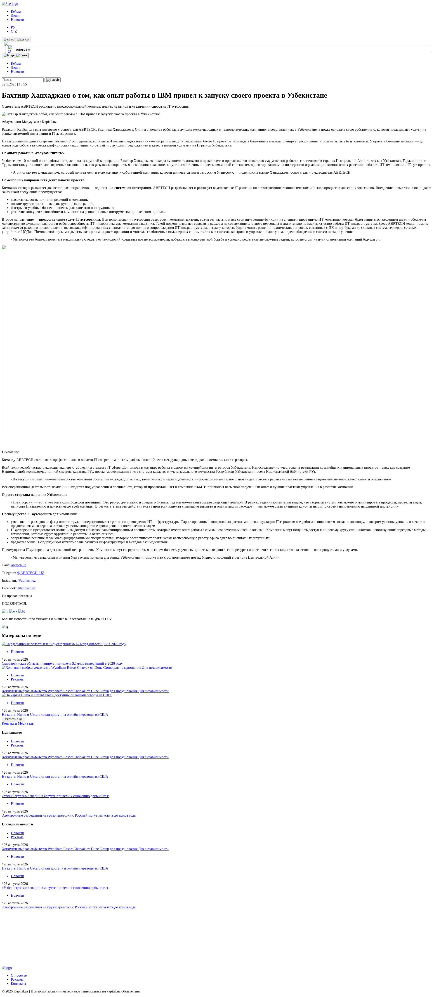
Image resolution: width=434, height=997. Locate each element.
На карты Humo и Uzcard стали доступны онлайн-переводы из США (55, 714)
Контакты (9, 723)
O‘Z (14, 31)
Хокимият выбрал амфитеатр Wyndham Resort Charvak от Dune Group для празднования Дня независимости (85, 691)
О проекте (19, 975)
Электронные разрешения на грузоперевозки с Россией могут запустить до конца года (69, 815)
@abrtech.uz (27, 580)
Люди (15, 15)
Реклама (17, 679)
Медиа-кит (26, 723)
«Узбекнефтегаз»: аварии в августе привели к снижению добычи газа (55, 796)
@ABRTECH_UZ (30, 573)
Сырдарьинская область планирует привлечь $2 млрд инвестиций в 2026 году (62, 663)
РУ (13, 27)
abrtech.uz (18, 565)
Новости (17, 19)
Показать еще (13, 719)
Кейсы (16, 11)
